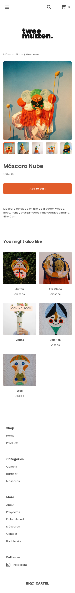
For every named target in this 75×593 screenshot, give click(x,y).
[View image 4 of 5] (52, 148)
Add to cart (38, 188)
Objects (11, 466)
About (10, 505)
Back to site (13, 541)
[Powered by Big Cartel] (37, 583)
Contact (11, 534)
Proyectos (13, 512)
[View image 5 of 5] (66, 148)
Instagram (20, 565)
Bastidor (12, 474)
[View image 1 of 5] (9, 148)
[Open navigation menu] (7, 7)
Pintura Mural (15, 519)
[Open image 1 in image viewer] (37, 100)
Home (10, 435)
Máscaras (32, 54)
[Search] (49, 7)
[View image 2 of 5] (23, 148)
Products (12, 443)
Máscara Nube (13, 54)
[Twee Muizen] (37, 33)
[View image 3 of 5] (37, 148)
